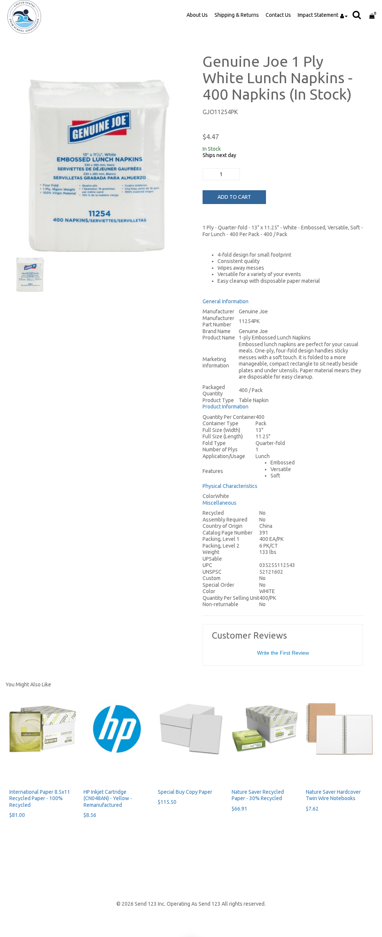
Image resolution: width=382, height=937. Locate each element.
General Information (225, 301)
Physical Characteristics (230, 486)
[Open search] (358, 15)
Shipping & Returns (237, 15)
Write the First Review (283, 653)
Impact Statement (318, 15)
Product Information (225, 407)
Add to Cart (234, 197)
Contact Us (278, 15)
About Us (197, 15)
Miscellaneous (220, 503)
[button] (348, 11)
